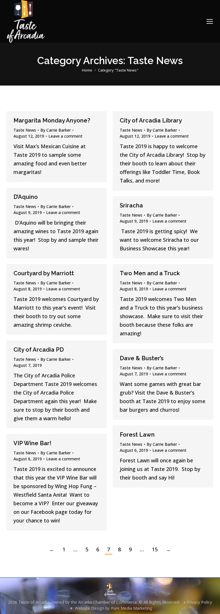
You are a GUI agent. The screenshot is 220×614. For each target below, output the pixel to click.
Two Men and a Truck (150, 273)
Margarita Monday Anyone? (51, 120)
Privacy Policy (199, 602)
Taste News (24, 130)
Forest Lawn (137, 434)
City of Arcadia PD (38, 349)
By (55, 130)
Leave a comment (65, 136)
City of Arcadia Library (151, 120)
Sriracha (131, 205)
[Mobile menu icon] (209, 21)
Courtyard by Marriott (43, 273)
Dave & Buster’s (142, 358)
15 (155, 549)
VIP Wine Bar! (32, 443)
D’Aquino (25, 196)
